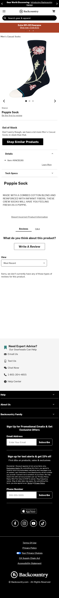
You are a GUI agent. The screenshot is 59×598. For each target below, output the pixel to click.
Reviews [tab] (23, 228)
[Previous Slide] (2, 3)
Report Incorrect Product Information (29, 216)
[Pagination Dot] (25, 30)
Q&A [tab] (37, 228)
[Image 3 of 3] (33, 101)
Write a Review (29, 246)
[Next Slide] (57, 3)
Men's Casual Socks (11, 36)
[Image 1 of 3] (26, 101)
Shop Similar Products (23, 142)
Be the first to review (12, 115)
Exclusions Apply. (14, 468)
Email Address (15, 436)
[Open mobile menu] (4, 11)
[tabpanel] (29, 259)
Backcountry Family (11, 414)
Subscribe (44, 442)
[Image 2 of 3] (29, 101)
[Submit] (5, 18)
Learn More (47, 164)
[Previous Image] (4, 101)
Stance (5, 108)
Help (3, 394)
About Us (6, 404)
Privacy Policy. (39, 483)
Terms (29, 483)
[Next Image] (55, 101)
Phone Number (15, 489)
